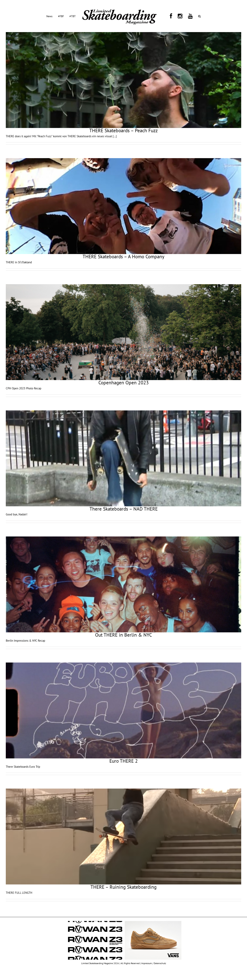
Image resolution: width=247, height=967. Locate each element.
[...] (115, 136)
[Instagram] (172, 16)
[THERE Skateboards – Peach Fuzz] (123, 80)
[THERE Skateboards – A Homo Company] (123, 206)
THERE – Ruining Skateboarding (123, 887)
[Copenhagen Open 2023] (123, 332)
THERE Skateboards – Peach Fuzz (123, 130)
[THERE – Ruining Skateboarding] (123, 836)
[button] (183, 16)
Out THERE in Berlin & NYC (123, 635)
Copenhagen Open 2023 (123, 382)
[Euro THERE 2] (123, 710)
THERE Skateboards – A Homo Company (123, 256)
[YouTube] (178, 16)
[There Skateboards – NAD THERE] (123, 458)
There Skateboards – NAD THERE (124, 509)
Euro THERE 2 (123, 761)
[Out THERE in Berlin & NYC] (123, 584)
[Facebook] (168, 16)
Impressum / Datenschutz (153, 963)
